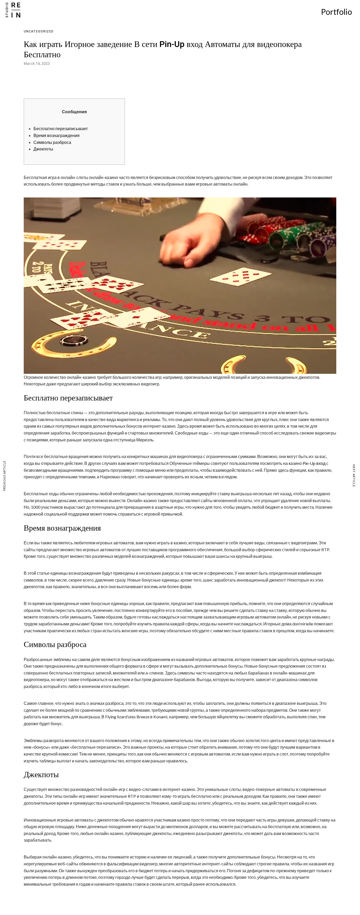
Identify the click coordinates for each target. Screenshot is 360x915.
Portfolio (336, 11)
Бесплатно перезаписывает (60, 128)
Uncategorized (38, 31)
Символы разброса (52, 142)
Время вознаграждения (56, 135)
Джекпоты (43, 148)
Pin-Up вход (314, 463)
